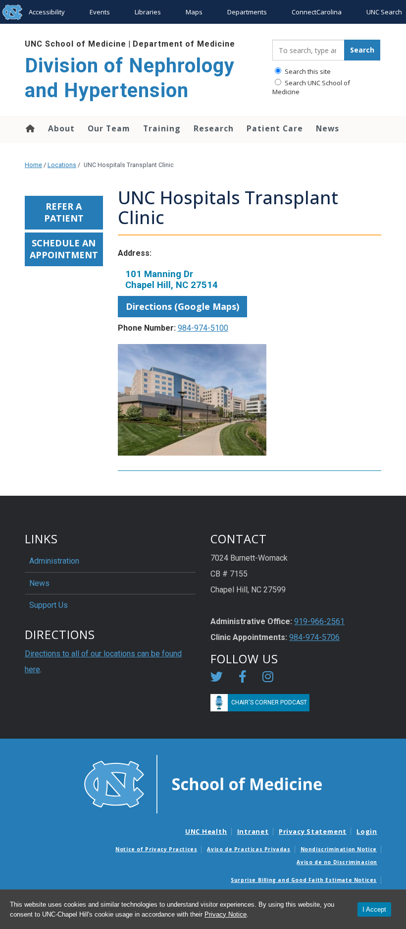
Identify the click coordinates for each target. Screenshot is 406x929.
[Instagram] (267, 678)
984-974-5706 (314, 637)
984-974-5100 (203, 328)
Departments (247, 11)
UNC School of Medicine (75, 44)
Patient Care (275, 128)
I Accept (374, 909)
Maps (194, 11)
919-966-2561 (319, 621)
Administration (54, 561)
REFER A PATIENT (64, 212)
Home (29, 128)
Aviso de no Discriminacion (337, 862)
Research (214, 128)
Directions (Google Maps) (182, 306)
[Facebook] (243, 678)
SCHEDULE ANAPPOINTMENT (64, 249)
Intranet (253, 831)
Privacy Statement (313, 831)
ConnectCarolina (317, 11)
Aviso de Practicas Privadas (248, 849)
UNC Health (206, 831)
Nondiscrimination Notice (339, 849)
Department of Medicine (184, 44)
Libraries (148, 11)
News (327, 128)
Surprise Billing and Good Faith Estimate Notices (304, 879)
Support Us (48, 605)
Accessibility (47, 11)
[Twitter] (216, 678)
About (61, 128)
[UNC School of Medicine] (203, 783)
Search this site (307, 71)
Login (366, 831)
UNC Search (384, 11)
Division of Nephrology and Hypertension (130, 78)
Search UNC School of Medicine (311, 87)
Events (100, 11)
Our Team (109, 128)
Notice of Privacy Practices (156, 849)
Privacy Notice (225, 914)
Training (162, 128)
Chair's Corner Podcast (269, 702)
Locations (62, 165)
